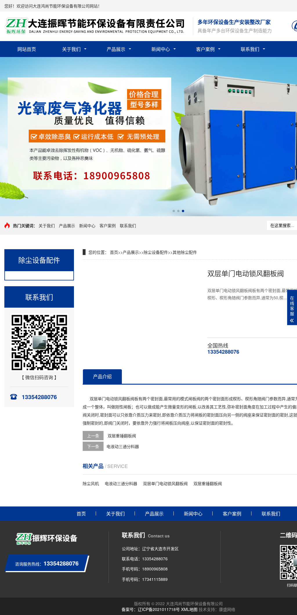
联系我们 (250, 49)
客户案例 (205, 49)
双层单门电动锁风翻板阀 (165, 483)
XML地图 (189, 609)
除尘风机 (91, 483)
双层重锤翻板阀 (121, 435)
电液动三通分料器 (122, 446)
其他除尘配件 (185, 252)
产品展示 (116, 49)
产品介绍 (102, 376)
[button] (174, 211)
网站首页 (26, 49)
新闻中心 (160, 49)
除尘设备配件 (156, 252)
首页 (114, 252)
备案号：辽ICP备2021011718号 (151, 609)
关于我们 (71, 49)
